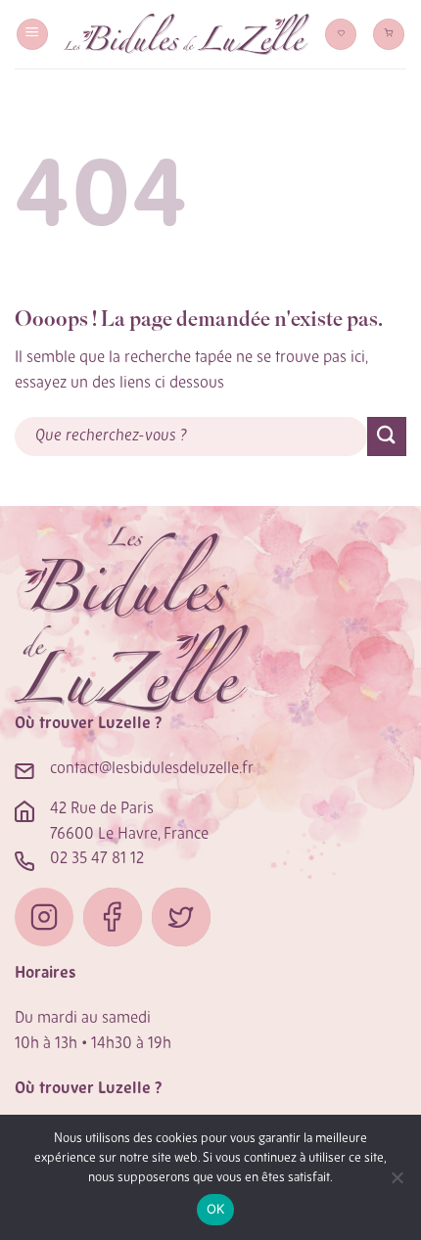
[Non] (396, 1183)
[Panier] (388, 35)
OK (216, 1209)
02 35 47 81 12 (97, 859)
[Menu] (32, 35)
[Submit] (386, 436)
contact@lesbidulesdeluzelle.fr (152, 769)
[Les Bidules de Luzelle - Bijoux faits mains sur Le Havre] (186, 35)
